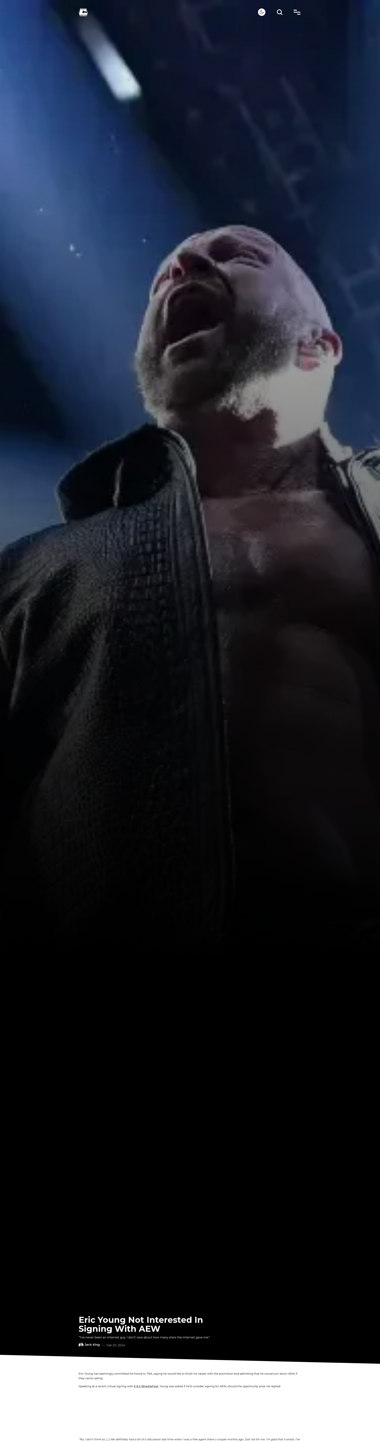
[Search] (279, 12)
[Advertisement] (190, 1413)
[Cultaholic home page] (168, 12)
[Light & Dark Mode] (261, 12)
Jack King (92, 1344)
